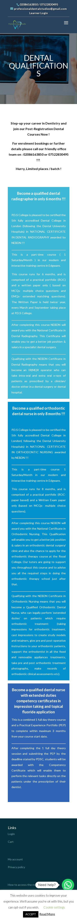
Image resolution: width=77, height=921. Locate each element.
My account (15, 859)
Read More (47, 914)
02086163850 (29, 4)
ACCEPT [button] (30, 914)
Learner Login (38, 13)
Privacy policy (16, 867)
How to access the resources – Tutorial (33, 884)
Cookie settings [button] (54, 907)
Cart (11, 841)
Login (11, 834)
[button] (68, 885)
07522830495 (49, 4)
